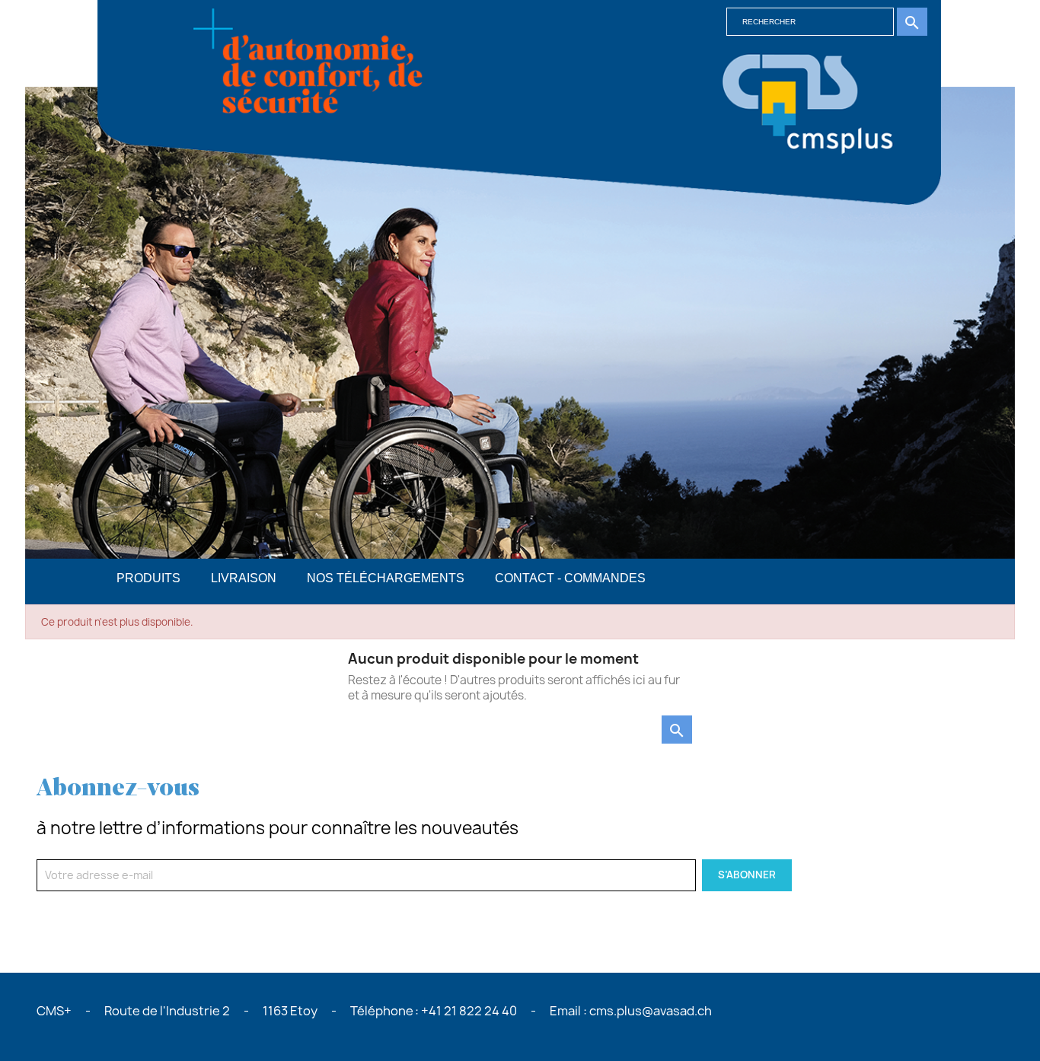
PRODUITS (148, 578)
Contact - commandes (570, 578)
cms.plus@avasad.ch (650, 1010)
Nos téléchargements (385, 578)
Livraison (243, 578)
